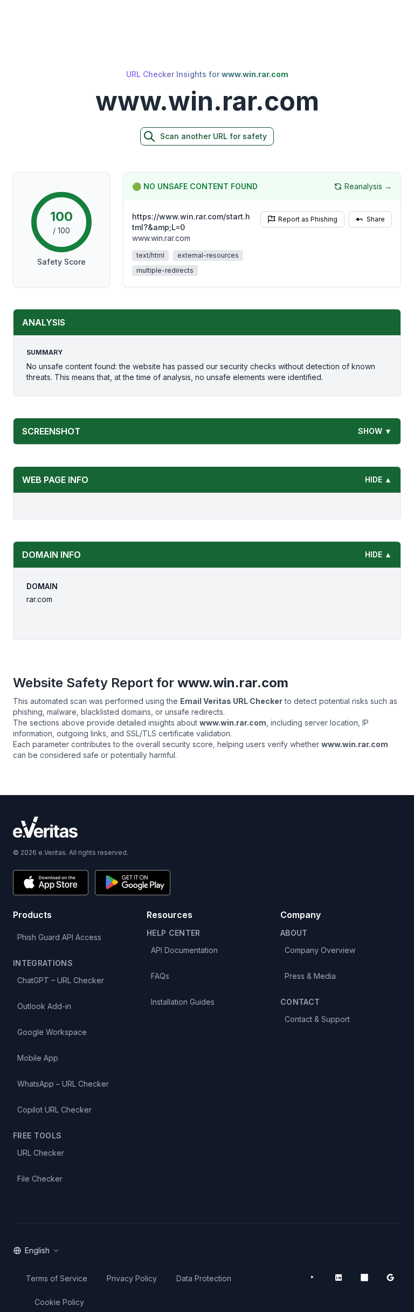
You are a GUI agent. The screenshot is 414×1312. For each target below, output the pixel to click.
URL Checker (40, 1152)
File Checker (40, 1178)
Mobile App (37, 1057)
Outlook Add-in (44, 1006)
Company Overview (320, 950)
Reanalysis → (368, 186)
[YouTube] (312, 1277)
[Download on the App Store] (50, 882)
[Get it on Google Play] (132, 882)
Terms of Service (56, 1278)
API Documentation (184, 950)
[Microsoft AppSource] (364, 1277)
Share (376, 219)
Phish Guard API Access (59, 937)
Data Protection (203, 1278)
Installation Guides (183, 1001)
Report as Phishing (307, 219)
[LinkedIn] (338, 1277)
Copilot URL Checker (54, 1109)
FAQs (160, 975)
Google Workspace (52, 1032)
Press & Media (310, 975)
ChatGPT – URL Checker (60, 980)
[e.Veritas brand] (207, 827)
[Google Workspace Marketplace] (390, 1277)
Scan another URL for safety (213, 136)
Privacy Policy (132, 1278)
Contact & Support (317, 1019)
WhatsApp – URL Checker (63, 1083)
